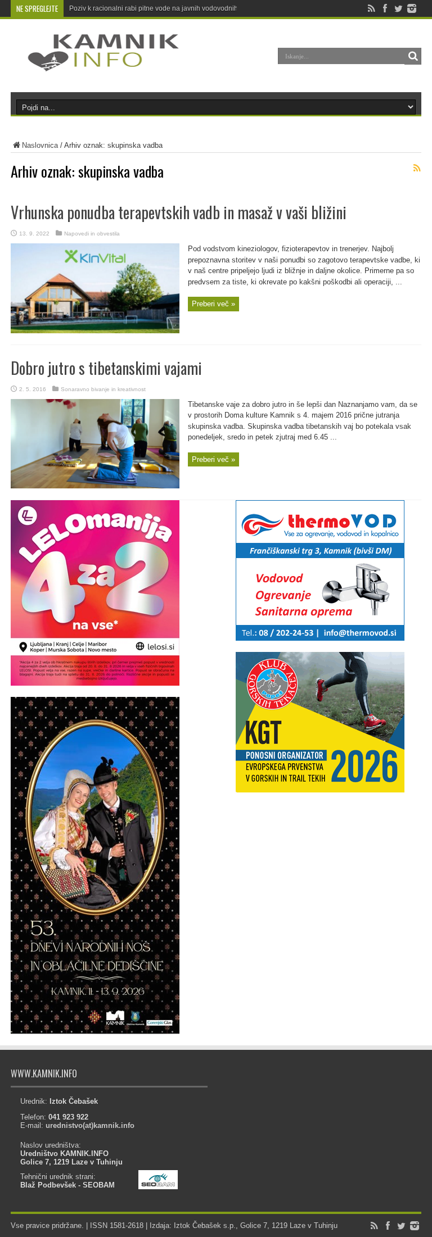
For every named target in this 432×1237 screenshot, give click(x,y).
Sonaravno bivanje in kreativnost (103, 389)
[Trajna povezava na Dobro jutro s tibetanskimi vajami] (95, 486)
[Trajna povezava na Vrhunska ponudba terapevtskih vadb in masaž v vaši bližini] (95, 331)
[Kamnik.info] (95, 64)
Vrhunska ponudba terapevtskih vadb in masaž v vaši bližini (178, 212)
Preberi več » (213, 304)
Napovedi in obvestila (92, 233)
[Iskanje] (412, 56)
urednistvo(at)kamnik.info (90, 1125)
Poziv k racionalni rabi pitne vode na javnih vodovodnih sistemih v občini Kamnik (192, 8)
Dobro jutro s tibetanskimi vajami (106, 367)
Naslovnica (40, 145)
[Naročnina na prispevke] (416, 168)
